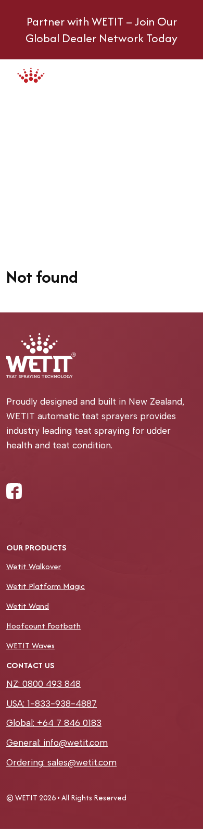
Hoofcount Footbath (43, 626)
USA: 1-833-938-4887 (51, 703)
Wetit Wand (27, 606)
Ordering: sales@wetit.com (61, 762)
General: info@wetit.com (57, 742)
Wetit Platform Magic (45, 586)
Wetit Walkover (33, 566)
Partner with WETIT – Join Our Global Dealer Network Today (101, 29)
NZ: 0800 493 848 (43, 684)
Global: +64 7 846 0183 (54, 723)
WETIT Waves (30, 645)
